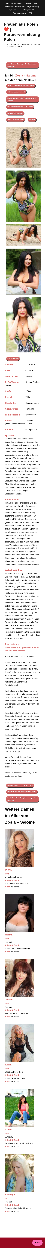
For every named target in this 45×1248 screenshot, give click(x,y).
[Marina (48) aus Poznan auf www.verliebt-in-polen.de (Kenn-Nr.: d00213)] (19, 913)
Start (7, 3)
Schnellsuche (19, 7)
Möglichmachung (33, 7)
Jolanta (9, 999)
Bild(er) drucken (12, 358)
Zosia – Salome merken (15, 119)
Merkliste (32, 119)
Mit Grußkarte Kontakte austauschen (20, 107)
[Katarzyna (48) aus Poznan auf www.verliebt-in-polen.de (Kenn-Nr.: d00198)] (19, 1173)
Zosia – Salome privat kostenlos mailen (20, 86)
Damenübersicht (16, 3)
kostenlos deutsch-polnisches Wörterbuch (21, 791)
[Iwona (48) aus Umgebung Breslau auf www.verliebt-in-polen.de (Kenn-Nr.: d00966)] (19, 848)
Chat (37, 1243)
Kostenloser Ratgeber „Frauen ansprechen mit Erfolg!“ (22, 799)
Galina (8, 1129)
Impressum (12, 10)
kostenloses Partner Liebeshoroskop (20, 785)
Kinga (8, 1064)
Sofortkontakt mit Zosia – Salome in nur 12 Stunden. (21, 99)
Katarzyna (10, 1194)
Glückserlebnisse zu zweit (16, 92)
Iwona (8, 870)
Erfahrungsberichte (28, 10)
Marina (8, 934)
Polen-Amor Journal (20, 13)
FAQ (30, 13)
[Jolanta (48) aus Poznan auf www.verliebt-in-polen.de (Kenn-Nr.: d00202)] (19, 978)
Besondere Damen (31, 3)
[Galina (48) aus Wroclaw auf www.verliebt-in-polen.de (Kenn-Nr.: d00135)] (20, 1108)
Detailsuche (8, 7)
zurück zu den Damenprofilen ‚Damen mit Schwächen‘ (21, 65)
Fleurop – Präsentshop (15, 113)
